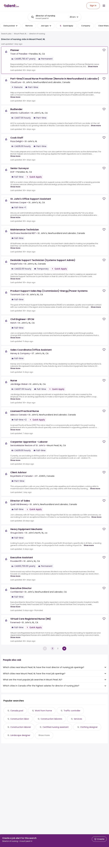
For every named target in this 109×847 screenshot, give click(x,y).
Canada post (16, 710)
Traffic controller (72, 710)
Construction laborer (20, 727)
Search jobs (6, 34)
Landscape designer (20, 735)
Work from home (43, 710)
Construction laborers (51, 718)
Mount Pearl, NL (20, 34)
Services (78, 718)
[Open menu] (104, 5)
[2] (64, 648)
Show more (93, 66)
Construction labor (19, 718)
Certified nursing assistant (56, 727)
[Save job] (104, 50)
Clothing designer (89, 727)
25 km (73, 17)
